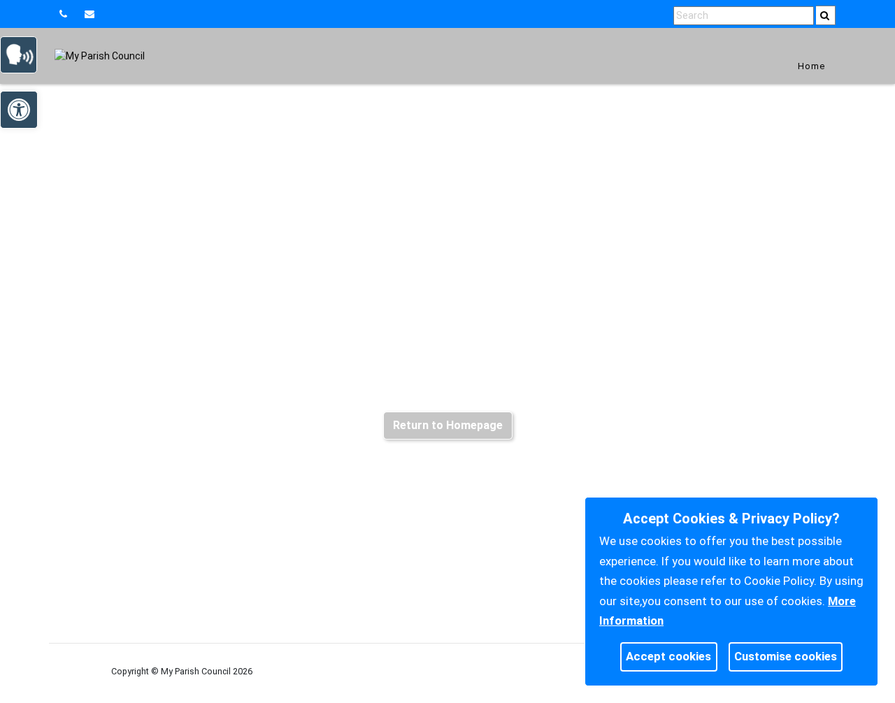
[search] (826, 15)
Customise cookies (785, 656)
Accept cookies (668, 656)
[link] (91, 14)
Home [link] (811, 66)
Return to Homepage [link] (448, 425)
